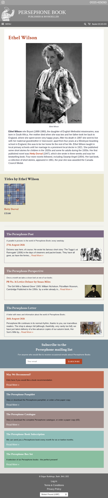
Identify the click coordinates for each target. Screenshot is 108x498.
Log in (54, 481)
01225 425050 (98, 2)
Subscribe (74, 361)
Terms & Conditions (54, 485)
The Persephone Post (20, 234)
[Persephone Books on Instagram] (2, 3)
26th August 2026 (15, 318)
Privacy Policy (54, 489)
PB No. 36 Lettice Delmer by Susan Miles (28, 281)
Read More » (37, 255)
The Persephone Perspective (24, 271)
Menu (8, 24)
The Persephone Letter (21, 308)
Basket (99, 24)
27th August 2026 (15, 244)
